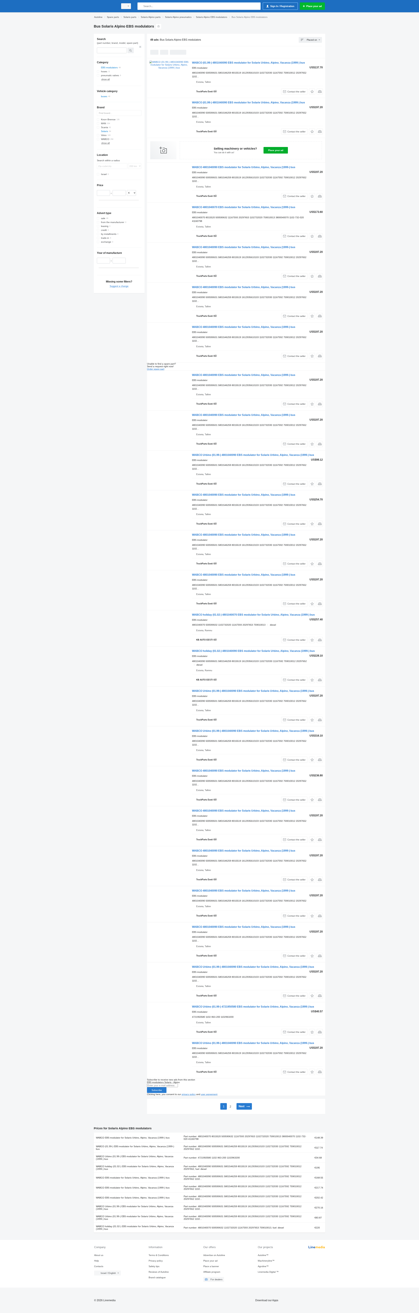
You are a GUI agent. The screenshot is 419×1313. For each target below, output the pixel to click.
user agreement (209, 1094)
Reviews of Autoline (159, 1272)
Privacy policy (156, 1260)
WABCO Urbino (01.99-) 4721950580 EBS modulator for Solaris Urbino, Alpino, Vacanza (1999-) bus (253, 1006)
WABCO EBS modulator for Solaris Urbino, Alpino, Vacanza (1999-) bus (133, 1137)
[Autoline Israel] (105, 6)
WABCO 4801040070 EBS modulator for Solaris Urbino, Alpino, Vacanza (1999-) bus (243, 207)
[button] (312, 91)
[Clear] (140, 47)
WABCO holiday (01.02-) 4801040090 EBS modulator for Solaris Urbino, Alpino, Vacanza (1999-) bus (253, 651)
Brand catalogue (157, 1277)
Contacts (98, 1266)
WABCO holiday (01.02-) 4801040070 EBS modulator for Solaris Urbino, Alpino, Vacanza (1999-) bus (253, 614)
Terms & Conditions (159, 1255)
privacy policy (189, 1094)
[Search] (141, 6)
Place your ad (275, 150)
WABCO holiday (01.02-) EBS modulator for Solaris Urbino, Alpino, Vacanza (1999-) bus (135, 1167)
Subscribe (157, 1090)
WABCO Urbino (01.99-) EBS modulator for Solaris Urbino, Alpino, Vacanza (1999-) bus (134, 1157)
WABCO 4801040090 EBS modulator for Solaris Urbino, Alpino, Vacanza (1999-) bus (243, 167)
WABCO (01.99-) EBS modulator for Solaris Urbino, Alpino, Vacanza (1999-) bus (135, 1147)
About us (98, 1255)
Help (96, 1260)
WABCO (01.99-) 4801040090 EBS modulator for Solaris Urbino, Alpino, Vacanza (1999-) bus (248, 62)
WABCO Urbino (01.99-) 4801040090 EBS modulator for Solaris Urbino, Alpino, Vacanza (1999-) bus (253, 455)
